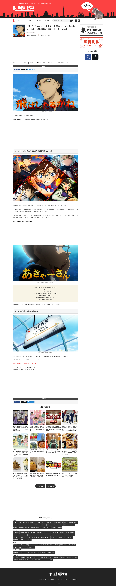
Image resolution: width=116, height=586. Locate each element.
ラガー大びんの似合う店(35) (31, 552)
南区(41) (37, 527)
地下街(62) (15, 559)
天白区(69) (54, 527)
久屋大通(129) (26, 522)
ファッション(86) (36, 557)
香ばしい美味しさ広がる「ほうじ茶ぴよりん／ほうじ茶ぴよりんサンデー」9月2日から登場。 (37, 475)
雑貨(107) (43, 557)
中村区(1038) (37, 524)
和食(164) (22, 532)
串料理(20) (62, 532)
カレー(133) (67, 534)
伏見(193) (49, 522)
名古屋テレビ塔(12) (71, 544)
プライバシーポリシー (65, 579)
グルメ (21, 20)
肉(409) (72, 534)
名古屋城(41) (63, 544)
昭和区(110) (72, 524)
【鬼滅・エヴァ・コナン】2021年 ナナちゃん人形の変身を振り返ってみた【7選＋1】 (53, 451)
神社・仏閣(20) (41, 544)
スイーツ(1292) (27, 539)
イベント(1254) (16, 557)
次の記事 (50, 486)
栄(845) (20, 522)
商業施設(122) (57, 557)
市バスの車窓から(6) (42, 552)
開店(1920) (23, 557)
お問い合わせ (74, 579)
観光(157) (15, 544)
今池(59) (75, 522)
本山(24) (25, 524)
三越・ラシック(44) (42, 559)
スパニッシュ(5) (48, 534)
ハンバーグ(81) (23, 537)
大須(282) (39, 522)
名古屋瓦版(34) (51, 552)
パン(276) (21, 539)
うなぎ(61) (39, 532)
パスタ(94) (30, 534)
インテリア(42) (49, 557)
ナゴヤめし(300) (54, 537)
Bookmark (32, 69)
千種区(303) (55, 524)
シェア (18, 69)
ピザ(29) (35, 534)
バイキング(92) (62, 537)
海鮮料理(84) (33, 532)
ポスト (24, 69)
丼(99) (44, 532)
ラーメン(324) (16, 534)
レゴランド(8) (32, 547)
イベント (31, 20)
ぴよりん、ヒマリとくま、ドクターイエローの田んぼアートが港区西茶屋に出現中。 (69, 475)
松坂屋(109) (27, 559)
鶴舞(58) (71, 522)
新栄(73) (66, 522)
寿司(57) (27, 532)
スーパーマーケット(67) (72, 557)
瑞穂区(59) (21, 527)
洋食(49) (67, 532)
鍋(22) (48, 537)
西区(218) (61, 524)
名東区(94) (43, 527)
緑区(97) (60, 527)
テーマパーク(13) (33, 544)
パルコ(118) (34, 559)
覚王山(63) (20, 524)
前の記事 (41, 486)
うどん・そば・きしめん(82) (53, 532)
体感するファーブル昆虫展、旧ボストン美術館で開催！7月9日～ (53, 475)
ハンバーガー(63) (36, 537)
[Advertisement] (45, 50)
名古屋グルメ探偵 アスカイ (45, 35)
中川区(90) (27, 527)
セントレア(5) (25, 547)
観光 (27, 32)
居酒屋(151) (43, 537)
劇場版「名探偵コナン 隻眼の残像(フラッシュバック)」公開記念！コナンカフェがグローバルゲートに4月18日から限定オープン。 (69, 429)
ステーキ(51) (16, 537)
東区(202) (49, 524)
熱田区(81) (15, 527)
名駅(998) (15, 522)
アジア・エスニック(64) (58, 534)
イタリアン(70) (23, 534)
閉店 (48, 20)
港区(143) (32, 527)
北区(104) (66, 524)
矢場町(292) (32, 522)
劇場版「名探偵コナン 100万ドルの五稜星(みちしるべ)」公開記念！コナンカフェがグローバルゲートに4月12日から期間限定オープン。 (20, 452)
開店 (40, 20)
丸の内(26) (55, 522)
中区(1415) (43, 524)
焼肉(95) (29, 537)
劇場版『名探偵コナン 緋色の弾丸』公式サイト (24, 363)
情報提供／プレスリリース (44, 579)
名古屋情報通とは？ (55, 579)
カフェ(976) (69, 537)
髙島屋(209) (21, 559)
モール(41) (63, 557)
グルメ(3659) (16, 532)
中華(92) (72, 532)
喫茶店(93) (15, 539)
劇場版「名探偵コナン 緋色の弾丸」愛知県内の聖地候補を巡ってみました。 (37, 451)
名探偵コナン (32, 32)
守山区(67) (48, 527)
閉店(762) (29, 557)
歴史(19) (20, 544)
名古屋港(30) (56, 544)
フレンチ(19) (41, 534)
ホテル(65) (25, 544)
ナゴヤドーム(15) (17, 547)
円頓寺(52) (60, 522)
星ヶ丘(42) (31, 524)
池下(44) (15, 524)
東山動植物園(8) (48, 544)
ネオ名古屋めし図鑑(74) (18, 552)
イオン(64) (49, 559)
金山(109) (44, 522)
